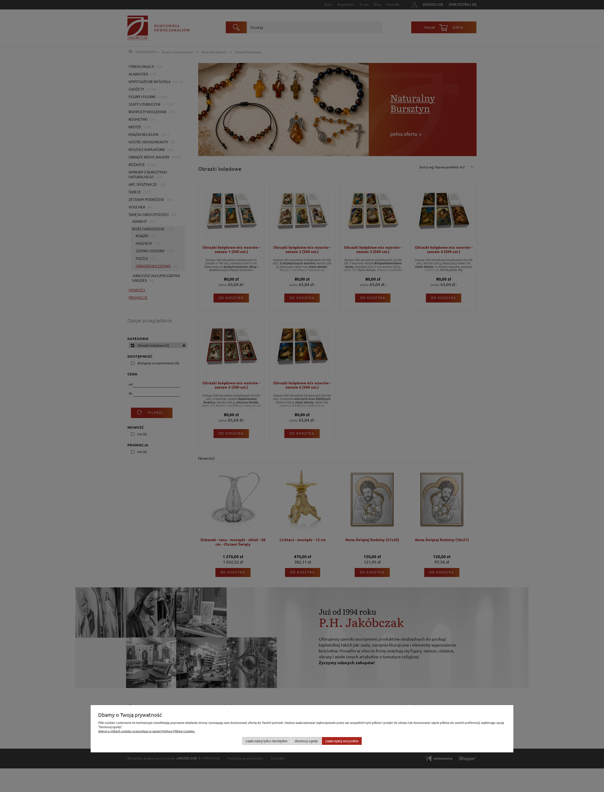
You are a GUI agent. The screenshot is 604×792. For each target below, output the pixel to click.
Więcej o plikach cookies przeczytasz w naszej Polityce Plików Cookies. (146, 731)
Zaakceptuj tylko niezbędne (266, 741)
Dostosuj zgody (306, 741)
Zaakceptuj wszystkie (341, 741)
